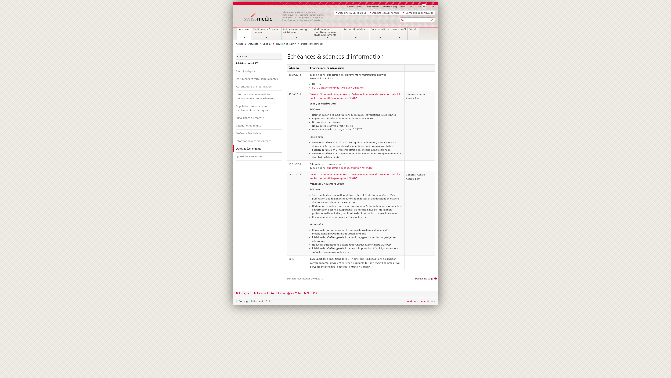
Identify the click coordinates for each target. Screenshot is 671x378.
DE (419, 6)
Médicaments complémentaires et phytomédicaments (325, 32)
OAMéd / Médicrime (248, 133)
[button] (403, 20)
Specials (267, 43)
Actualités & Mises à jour (352, 12)
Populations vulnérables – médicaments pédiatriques (252, 108)
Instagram (245, 293)
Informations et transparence (253, 141)
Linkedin (280, 293)
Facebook (263, 293)
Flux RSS (312, 293)
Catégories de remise (248, 125)
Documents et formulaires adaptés (257, 78)
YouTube (296, 293)
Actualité (245, 31)
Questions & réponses (249, 156)
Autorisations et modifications (254, 86)
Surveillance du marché (250, 118)
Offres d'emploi (373, 6)
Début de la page (424, 278)
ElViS (410, 6)
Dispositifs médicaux (356, 29)
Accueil (240, 43)
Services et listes (380, 29)
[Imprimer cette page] (435, 279)
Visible (413, 29)
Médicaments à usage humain (265, 31)
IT (429, 6)
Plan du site (428, 301)
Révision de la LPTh (286, 43)
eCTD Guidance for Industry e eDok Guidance (338, 87)
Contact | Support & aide (419, 12)
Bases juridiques (245, 71)
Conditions (412, 301)
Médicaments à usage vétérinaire (295, 31)
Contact (350, 6)
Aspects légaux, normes (385, 12)
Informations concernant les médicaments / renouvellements (255, 96)
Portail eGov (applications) (394, 6)
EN (432, 6)
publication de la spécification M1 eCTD (349, 167)
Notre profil (399, 29)
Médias (360, 6)
